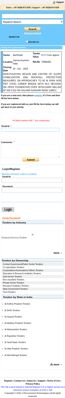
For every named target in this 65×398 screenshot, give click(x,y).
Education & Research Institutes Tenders (22, 273)
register (38, 95)
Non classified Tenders (13, 279)
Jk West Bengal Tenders (15, 355)
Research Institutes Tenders (16, 286)
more (56, 252)
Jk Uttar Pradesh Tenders (16, 349)
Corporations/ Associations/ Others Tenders (23, 270)
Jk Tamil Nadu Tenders (15, 342)
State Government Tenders (15, 289)
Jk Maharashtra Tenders (15, 329)
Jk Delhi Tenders (12, 310)
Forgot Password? (11, 218)
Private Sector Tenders (13, 283)
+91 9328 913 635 (22, 7)
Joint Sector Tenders (12, 276)
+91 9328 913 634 (50, 7)
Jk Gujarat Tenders (13, 317)
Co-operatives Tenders (13, 267)
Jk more (54, 364)
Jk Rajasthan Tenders (14, 336)
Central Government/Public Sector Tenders (23, 264)
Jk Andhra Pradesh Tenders (17, 304)
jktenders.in (33, 42)
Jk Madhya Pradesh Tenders (17, 323)
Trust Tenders (9, 292)
